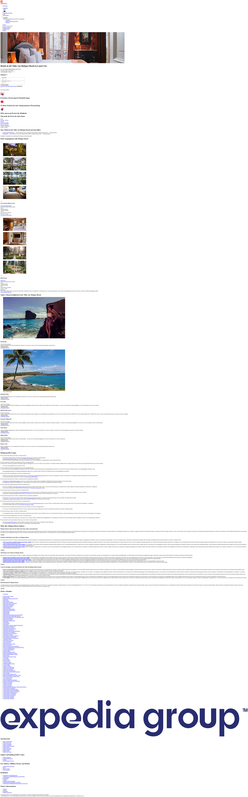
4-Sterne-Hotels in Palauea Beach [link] (10, 692)
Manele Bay (14, 561)
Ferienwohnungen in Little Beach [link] (10, 633)
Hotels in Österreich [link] (7, 745)
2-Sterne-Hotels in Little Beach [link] (9, 693)
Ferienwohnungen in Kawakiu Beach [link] (10, 638)
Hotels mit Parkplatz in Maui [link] (9, 652)
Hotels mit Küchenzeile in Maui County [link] (11, 676)
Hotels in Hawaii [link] (6, 28)
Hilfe (4, 14)
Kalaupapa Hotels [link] (6, 607)
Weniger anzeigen (4, 346)
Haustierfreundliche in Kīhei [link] (9, 663)
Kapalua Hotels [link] (6, 597)
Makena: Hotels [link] (6, 612)
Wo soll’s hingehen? (5, 69)
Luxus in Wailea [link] (6, 664)
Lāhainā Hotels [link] (6, 613)
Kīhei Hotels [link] (5, 599)
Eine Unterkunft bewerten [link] (8, 760)
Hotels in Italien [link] (6, 747)
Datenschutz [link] (5, 778)
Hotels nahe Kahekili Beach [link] (9, 609)
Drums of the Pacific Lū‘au (17, 559)
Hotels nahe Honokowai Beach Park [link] (10, 598)
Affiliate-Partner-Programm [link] (8, 766)
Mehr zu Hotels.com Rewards (12, 21)
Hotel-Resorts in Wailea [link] (8, 634)
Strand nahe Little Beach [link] (8, 669)
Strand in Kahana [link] (6, 660)
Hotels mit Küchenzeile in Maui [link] (9, 656)
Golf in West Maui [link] (7, 642)
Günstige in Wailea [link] (7, 666)
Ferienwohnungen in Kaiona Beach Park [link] (11, 631)
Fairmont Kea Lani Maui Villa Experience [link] (11, 481)
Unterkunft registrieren (7, 13)
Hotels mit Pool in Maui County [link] (9, 674)
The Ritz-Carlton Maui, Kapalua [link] (30, 476)
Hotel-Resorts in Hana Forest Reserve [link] (11, 635)
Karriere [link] (4, 790)
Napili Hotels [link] (6, 621)
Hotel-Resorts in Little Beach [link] (9, 632)
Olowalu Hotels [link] (6, 623)
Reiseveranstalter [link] (6, 769)
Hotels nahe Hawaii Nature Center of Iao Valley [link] (13, 614)
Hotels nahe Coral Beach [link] (8, 605)
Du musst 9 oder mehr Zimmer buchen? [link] (9, 86)
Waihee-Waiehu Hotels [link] (7, 606)
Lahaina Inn (14, 546)
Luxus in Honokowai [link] (7, 678)
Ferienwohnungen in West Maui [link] (9, 637)
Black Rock (14, 562)
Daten (2, 70)
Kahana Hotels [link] (6, 600)
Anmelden (5, 17)
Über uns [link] (5, 789)
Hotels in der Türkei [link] (7, 752)
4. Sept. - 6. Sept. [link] (4, 127)
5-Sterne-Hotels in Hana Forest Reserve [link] (11, 690)
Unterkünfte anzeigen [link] (5, 347)
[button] (124, 526)
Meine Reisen (6, 15)
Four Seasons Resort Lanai (8, 132)
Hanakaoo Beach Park (16, 558)
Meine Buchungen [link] (7, 757)
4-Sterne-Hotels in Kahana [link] (8, 697)
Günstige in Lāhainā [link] (7, 662)
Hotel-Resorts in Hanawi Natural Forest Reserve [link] (13, 625)
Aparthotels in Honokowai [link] (8, 630)
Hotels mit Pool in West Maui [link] (9, 643)
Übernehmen (19, 86)
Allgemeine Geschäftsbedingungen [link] (10, 775)
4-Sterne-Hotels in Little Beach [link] (9, 695)
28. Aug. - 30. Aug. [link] (4, 124)
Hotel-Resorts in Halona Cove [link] (9, 626)
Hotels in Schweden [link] (7, 748)
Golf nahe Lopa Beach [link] (7, 685)
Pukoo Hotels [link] (6, 624)
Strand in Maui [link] (6, 655)
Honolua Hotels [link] (6, 611)
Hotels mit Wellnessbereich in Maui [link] (10, 654)
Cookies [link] (4, 780)
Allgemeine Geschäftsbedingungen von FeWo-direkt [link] (14, 776)
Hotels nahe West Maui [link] (8, 619)
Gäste (2, 71)
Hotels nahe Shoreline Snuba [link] (9, 620)
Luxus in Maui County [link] (7, 677)
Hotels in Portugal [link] (6, 749)
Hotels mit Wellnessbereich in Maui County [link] (12, 675)
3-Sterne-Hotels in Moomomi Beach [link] (10, 689)
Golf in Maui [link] (5, 657)
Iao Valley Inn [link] (6, 482)
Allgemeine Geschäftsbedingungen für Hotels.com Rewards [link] (15, 783)
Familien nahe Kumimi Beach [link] (9, 670)
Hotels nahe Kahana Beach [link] (8, 604)
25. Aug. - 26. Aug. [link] (4, 120)
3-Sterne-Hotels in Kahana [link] (8, 698)
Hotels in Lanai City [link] (7, 27)
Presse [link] (4, 767)
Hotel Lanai (5, 133)
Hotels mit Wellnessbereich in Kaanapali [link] (11, 681)
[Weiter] (2, 450)
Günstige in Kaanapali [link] (7, 683)
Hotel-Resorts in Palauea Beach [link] (9, 628)
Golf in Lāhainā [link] (6, 661)
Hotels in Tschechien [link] (7, 743)
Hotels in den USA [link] (7, 742)
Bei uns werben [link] (6, 768)
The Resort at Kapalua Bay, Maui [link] (10, 458)
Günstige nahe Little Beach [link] (8, 668)
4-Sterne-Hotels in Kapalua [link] (8, 696)
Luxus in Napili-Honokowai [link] (9, 648)
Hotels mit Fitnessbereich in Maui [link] (10, 653)
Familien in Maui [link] (6, 650)
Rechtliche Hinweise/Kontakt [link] (9, 781)
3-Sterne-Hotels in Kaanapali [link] (9, 688)
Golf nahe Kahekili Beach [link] (8, 649)
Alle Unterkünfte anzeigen (6, 292)
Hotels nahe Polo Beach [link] (8, 618)
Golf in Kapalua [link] (6, 673)
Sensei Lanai (14, 544)
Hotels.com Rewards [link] (7, 792)
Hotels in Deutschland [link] (7, 741)
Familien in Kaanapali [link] (7, 682)
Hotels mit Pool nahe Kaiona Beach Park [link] (11, 671)
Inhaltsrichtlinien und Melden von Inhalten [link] (11, 782)
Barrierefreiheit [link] (6, 777)
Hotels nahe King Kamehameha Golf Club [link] (12, 616)
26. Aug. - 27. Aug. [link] (4, 122)
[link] (14, 6)
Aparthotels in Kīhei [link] (7, 639)
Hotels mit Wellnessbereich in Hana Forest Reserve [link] (13, 647)
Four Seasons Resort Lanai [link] (26, 457)
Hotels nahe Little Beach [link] (8, 602)
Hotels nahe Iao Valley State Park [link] (10, 603)
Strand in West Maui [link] (7, 645)
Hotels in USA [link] (6, 29)
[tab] (5, 594)
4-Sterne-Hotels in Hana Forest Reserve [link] (11, 691)
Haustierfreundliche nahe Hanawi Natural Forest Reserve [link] (14, 686)
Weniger (2, 534)
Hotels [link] (4, 24)
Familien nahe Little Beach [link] (8, 667)
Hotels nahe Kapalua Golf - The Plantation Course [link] (13, 617)
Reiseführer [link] (5, 791)
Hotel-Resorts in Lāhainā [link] (8, 640)
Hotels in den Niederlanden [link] (8, 746)
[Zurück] (1, 450)
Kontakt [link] (4, 759)
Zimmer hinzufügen (4, 84)
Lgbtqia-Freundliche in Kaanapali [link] (10, 680)
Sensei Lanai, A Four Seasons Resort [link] (10, 493)
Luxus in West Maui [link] (7, 641)
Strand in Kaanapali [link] (7, 684)
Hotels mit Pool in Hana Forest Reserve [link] (11, 646)
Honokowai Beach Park (16, 557)
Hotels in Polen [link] (6, 750)
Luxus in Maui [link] (6, 659)
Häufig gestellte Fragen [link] (8, 758)
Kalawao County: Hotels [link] (8, 596)
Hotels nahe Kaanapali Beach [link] (9, 610)
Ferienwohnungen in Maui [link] (8, 627)
